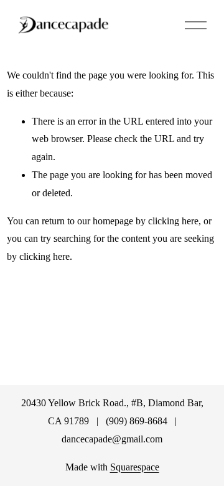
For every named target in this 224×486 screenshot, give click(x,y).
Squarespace (134, 467)
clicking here (173, 221)
